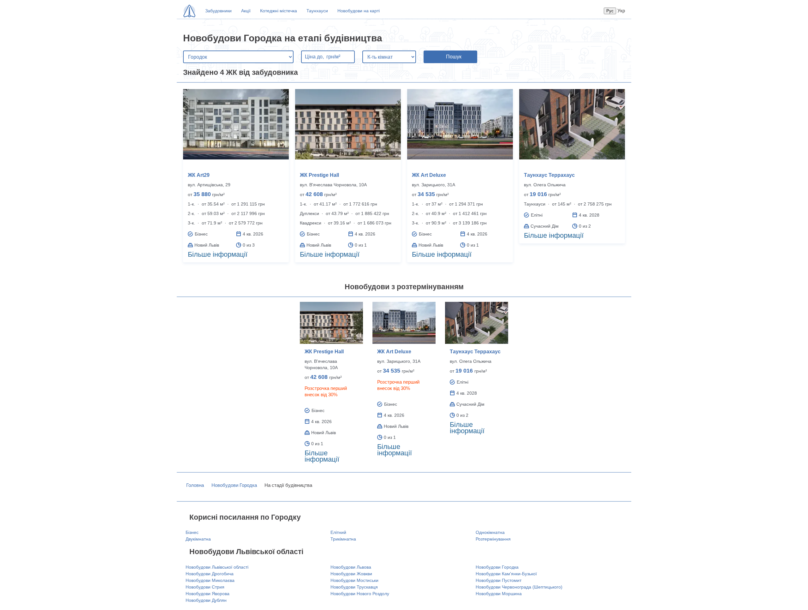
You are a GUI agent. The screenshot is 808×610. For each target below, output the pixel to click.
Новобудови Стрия (205, 586)
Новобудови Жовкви (351, 573)
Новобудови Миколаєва (210, 580)
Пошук (453, 56)
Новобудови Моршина (499, 593)
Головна (195, 485)
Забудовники (218, 10)
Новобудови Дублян (206, 600)
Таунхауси (317, 10)
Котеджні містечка (278, 10)
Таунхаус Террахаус (549, 175)
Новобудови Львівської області (217, 567)
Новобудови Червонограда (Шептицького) (519, 586)
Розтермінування (493, 538)
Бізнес (192, 532)
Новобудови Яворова (207, 593)
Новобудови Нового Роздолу (359, 593)
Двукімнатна (198, 538)
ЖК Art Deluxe (429, 175)
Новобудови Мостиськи (354, 580)
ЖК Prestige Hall (319, 175)
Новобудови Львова (350, 567)
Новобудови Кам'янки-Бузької (506, 573)
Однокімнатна (490, 532)
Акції (246, 10)
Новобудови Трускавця (354, 586)
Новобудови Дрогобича (210, 573)
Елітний (338, 532)
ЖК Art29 (199, 175)
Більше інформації (217, 254)
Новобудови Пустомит (498, 580)
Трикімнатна (343, 538)
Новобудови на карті (358, 10)
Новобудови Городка (234, 485)
